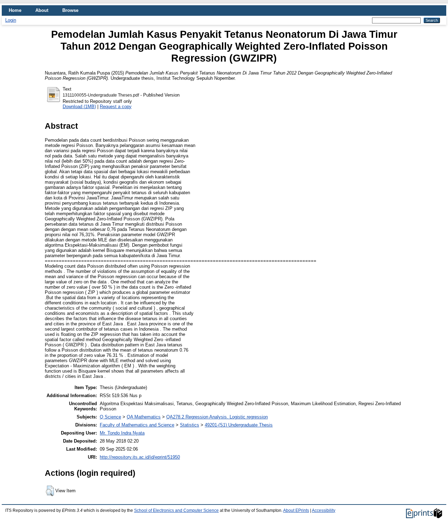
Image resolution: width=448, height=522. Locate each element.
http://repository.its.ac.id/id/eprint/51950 (140, 457)
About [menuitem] (41, 10)
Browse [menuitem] (70, 10)
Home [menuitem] (15, 10)
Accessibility (323, 510)
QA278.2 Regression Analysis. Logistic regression (217, 416)
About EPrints (296, 510)
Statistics (189, 425)
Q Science (110, 416)
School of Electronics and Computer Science (176, 510)
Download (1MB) (79, 106)
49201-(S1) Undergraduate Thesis (239, 425)
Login (10, 20)
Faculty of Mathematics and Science (137, 425)
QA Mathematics (144, 416)
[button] (50, 491)
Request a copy (116, 106)
